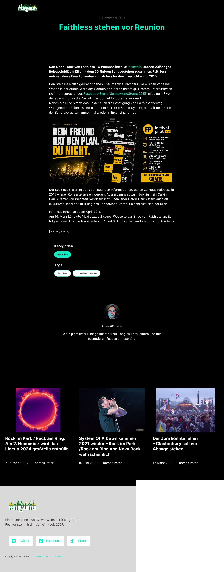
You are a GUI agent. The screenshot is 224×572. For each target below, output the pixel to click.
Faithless (63, 273)
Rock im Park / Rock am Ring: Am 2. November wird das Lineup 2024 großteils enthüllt (36, 443)
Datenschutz (42, 556)
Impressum (58, 556)
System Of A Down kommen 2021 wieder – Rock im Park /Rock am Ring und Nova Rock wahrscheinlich (110, 446)
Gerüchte (62, 254)
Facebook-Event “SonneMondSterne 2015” (115, 93)
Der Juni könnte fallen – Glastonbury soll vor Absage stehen (175, 443)
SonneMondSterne (86, 273)
